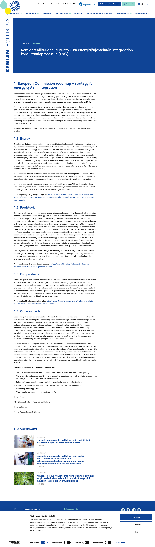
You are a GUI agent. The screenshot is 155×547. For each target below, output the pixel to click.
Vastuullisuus (62, 14)
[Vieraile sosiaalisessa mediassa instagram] (134, 510)
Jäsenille (78, 14)
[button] (147, 4)
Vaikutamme (30, 14)
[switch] (67, 542)
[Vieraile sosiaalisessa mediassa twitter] (128, 510)
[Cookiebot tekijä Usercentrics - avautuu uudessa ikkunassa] (15, 542)
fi (139, 4)
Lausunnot (36, 43)
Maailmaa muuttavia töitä (99, 14)
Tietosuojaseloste (71, 509)
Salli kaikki (136, 517)
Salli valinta (136, 525)
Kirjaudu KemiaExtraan (110, 4)
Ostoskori (129, 4)
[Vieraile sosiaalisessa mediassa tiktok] (139, 510)
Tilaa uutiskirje (43, 4)
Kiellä (136, 532)
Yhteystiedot (55, 4)
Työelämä (46, 14)
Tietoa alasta (123, 14)
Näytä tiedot (120, 542)
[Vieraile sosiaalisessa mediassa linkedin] (123, 510)
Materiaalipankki (69, 4)
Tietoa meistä (141, 14)
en (142, 4)
